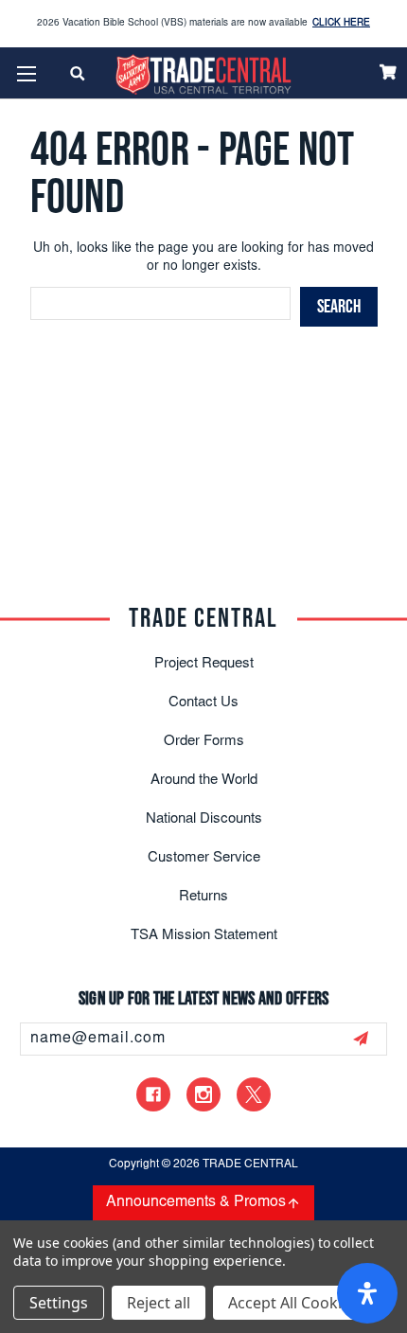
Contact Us (203, 703)
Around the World (203, 780)
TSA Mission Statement (204, 936)
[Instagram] (203, 1094)
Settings (58, 1302)
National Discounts (204, 819)
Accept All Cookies (293, 1302)
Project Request (204, 664)
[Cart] (388, 72)
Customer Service (204, 858)
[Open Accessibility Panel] (367, 1293)
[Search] (78, 73)
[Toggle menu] (26, 73)
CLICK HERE (341, 23)
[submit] (360, 1038)
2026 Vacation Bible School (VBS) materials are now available (203, 23)
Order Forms (204, 742)
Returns (203, 897)
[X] (254, 1094)
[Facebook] (153, 1094)
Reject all (158, 1302)
